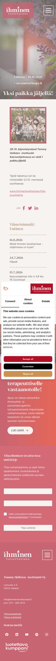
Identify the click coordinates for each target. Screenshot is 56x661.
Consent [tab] (10, 301)
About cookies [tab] (28, 301)
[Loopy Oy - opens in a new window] (6, 288)
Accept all (28, 359)
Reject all (28, 374)
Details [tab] (46, 301)
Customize (28, 366)
